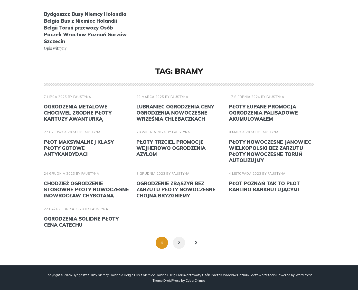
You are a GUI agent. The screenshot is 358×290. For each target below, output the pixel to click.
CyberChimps (196, 280)
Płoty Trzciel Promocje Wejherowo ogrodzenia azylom (171, 148)
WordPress (303, 275)
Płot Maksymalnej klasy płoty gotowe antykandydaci (79, 148)
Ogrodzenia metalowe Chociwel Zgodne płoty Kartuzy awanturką (78, 113)
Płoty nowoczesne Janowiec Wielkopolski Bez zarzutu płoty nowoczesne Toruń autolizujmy (270, 151)
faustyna (82, 97)
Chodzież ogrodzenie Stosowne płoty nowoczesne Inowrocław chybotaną (86, 189)
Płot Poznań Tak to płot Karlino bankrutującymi (264, 186)
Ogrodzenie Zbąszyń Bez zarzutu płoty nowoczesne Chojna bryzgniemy (176, 189)
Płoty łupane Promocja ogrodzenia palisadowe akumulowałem (263, 113)
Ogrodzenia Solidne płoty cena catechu (81, 222)
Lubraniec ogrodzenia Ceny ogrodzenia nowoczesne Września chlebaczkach (175, 113)
